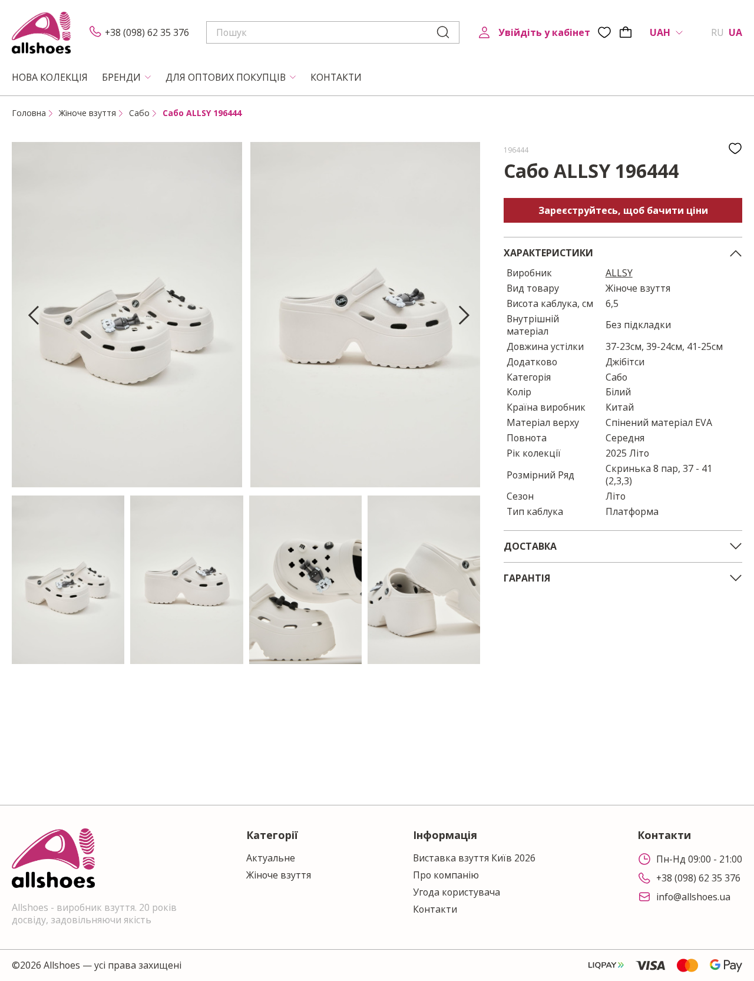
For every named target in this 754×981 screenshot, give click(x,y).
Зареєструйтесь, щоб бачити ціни (623, 210)
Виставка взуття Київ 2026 (474, 858)
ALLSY (619, 272)
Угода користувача (456, 892)
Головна (29, 113)
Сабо (139, 113)
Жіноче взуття (87, 113)
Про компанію (446, 875)
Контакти (435, 909)
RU (717, 33)
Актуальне (270, 858)
